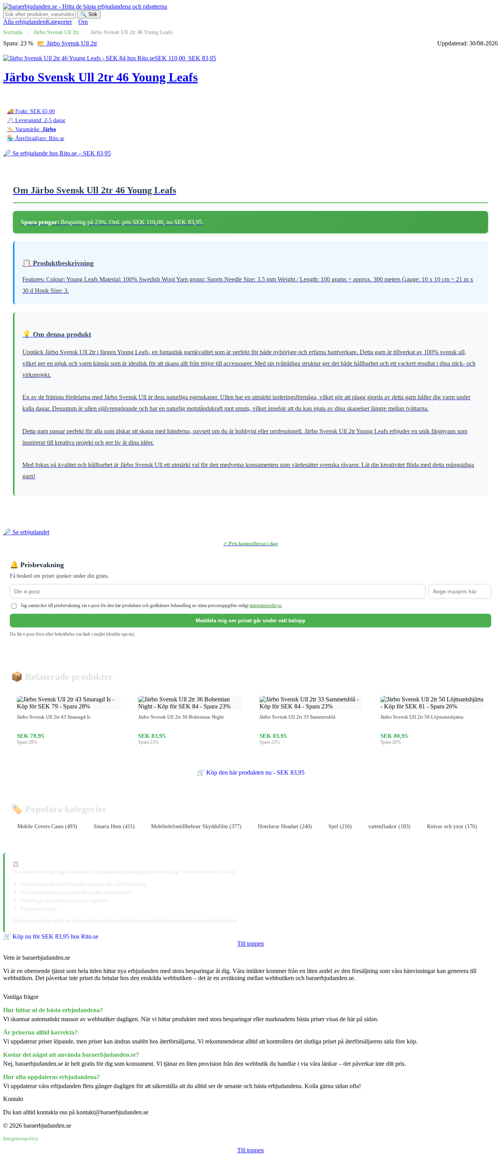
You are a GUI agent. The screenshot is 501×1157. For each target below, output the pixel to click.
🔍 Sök (88, 14)
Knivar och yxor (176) (452, 826)
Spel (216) (340, 826)
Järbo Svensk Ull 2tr (56, 32)
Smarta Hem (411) (114, 826)
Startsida (12, 32)
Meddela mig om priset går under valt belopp (250, 621)
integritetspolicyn (265, 605)
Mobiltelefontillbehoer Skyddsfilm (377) (196, 826)
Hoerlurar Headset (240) (285, 826)
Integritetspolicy (20, 1138)
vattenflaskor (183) (389, 826)
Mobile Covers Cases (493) (47, 826)
